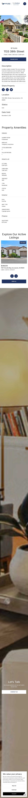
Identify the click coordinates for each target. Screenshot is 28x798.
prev (12, 276)
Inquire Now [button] (14, 59)
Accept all (14, 793)
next (16, 276)
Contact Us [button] (14, 692)
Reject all (14, 785)
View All (14, 281)
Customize (14, 789)
